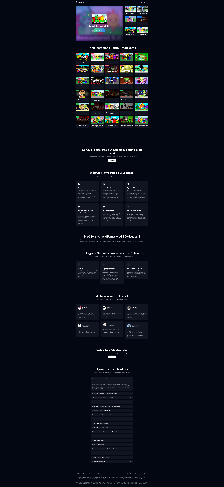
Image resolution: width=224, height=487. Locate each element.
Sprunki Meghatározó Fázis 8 (120, 478)
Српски (136, 483)
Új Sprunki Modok (97, 2)
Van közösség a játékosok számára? (100, 427)
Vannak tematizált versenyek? (98, 461)
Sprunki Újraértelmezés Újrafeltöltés (84, 475)
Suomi (114, 483)
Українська (84, 483)
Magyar (101, 483)
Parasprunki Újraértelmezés (117, 480)
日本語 (100, 482)
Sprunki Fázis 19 (143, 477)
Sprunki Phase (142, 478)
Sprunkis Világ (104, 477)
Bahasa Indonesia (120, 482)
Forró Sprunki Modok (106, 2)
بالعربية (136, 482)
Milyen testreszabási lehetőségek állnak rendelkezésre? (104, 431)
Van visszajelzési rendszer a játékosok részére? (102, 453)
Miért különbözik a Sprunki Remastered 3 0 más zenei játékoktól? (106, 406)
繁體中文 (96, 482)
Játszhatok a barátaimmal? (98, 436)
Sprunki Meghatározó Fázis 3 (95, 477)
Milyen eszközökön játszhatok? (99, 444)
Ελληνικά (121, 483)
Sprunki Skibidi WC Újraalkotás (109, 475)
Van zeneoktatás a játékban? (98, 440)
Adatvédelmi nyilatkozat (128, 473)
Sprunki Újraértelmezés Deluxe (132, 478)
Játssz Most (99, 30)
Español (88, 482)
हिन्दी (140, 482)
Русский (114, 482)
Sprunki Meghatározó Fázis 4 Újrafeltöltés (115, 477)
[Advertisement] (112, 136)
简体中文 (92, 482)
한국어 (103, 482)
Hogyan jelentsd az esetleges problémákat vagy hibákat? (104, 448)
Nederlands (90, 483)
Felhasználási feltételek (139, 473)
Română (97, 483)
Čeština (117, 483)
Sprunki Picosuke (82, 478)
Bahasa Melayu (127, 482)
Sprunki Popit (117, 475)
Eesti (108, 484)
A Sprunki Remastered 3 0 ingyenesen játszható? (103, 397)
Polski (143, 482)
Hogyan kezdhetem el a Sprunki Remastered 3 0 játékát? (104, 393)
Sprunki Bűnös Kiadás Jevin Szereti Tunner (138, 475)
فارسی (128, 483)
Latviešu (111, 484)
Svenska (104, 483)
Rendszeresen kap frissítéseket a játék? (100, 419)
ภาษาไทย (132, 482)
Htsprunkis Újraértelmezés (106, 480)
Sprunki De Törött (111, 478)
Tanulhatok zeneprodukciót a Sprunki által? (101, 457)
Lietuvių (115, 484)
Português (107, 482)
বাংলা (138, 482)
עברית (125, 483)
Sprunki (89, 2)
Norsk (108, 483)
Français (85, 482)
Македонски (119, 484)
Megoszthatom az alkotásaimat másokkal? (101, 414)
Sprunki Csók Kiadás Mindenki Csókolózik (132, 477)
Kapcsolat (146, 473)
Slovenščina (104, 484)
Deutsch (81, 482)
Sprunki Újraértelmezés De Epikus (100, 478)
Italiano (111, 482)
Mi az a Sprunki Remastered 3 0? (99, 378)
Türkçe (146, 482)
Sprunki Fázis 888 (90, 478)
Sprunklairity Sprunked (125, 475)
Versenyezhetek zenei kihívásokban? (100, 423)
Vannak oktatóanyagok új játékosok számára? (102, 410)
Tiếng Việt (80, 483)
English (77, 482)
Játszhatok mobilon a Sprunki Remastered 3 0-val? (103, 402)
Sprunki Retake (116, 2)
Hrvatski (144, 483)
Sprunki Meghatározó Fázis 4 (83, 477)
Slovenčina (132, 483)
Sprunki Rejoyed (125, 2)
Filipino (94, 483)
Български (140, 483)
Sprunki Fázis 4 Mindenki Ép (97, 475)
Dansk (111, 483)
